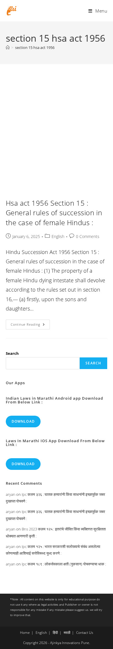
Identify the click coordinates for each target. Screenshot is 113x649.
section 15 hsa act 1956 (34, 47)
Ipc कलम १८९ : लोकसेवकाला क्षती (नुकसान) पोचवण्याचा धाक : (64, 564)
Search (12, 353)
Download (23, 421)
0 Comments (87, 236)
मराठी (67, 632)
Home (25, 632)
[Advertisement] (56, 124)
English (58, 236)
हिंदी (55, 632)
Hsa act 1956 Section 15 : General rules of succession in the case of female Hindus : (54, 212)
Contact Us (84, 632)
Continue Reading (30, 325)
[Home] (8, 47)
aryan (10, 494)
